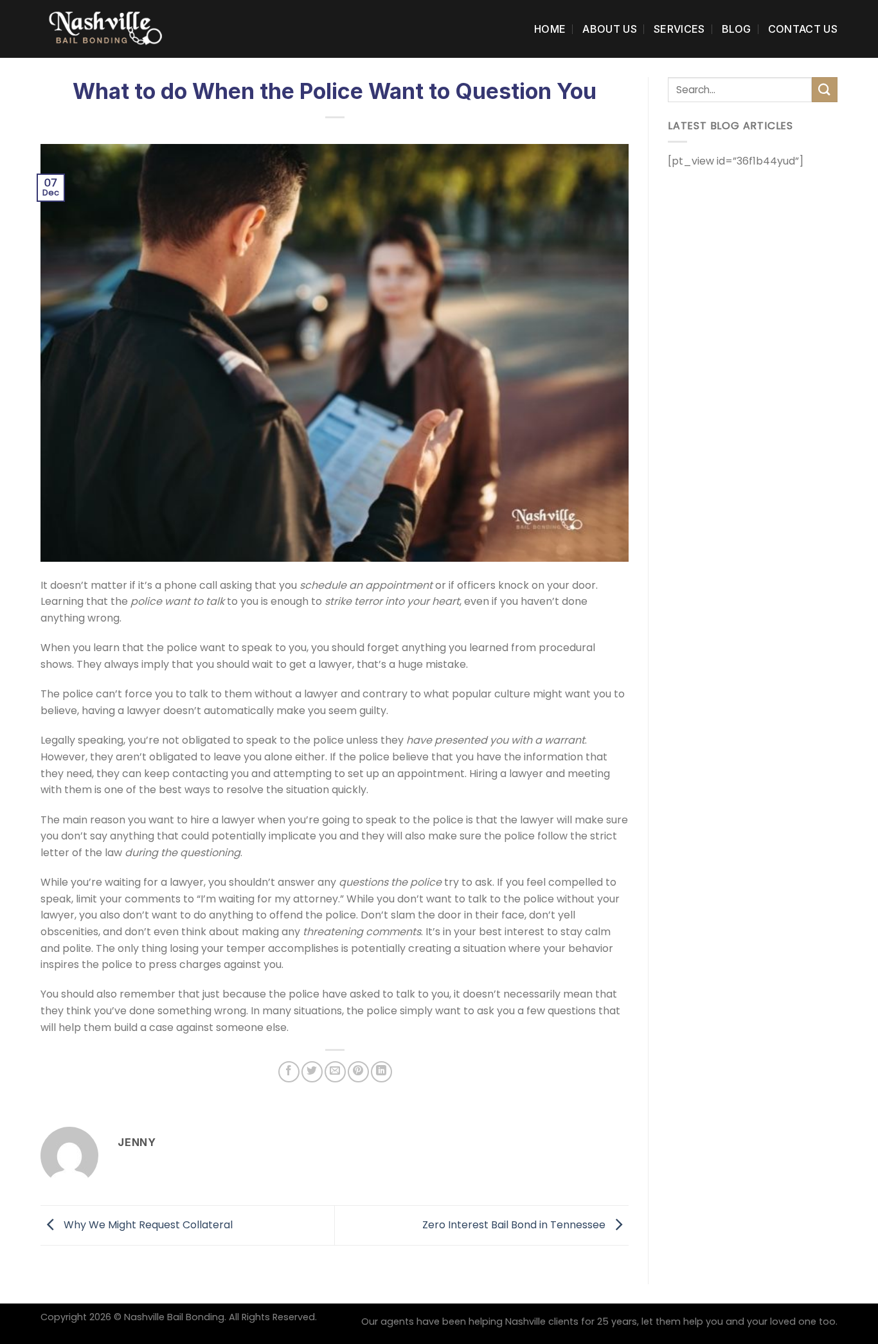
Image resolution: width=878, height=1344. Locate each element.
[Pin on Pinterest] (358, 1071)
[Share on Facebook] (289, 1071)
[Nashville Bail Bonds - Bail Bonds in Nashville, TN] (104, 28)
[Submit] (825, 89)
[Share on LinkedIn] (381, 1071)
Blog (736, 28)
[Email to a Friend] (335, 1071)
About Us (609, 28)
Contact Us (803, 28)
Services (679, 28)
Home (550, 28)
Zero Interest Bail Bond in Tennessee (515, 1224)
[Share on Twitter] (312, 1071)
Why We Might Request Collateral (147, 1224)
